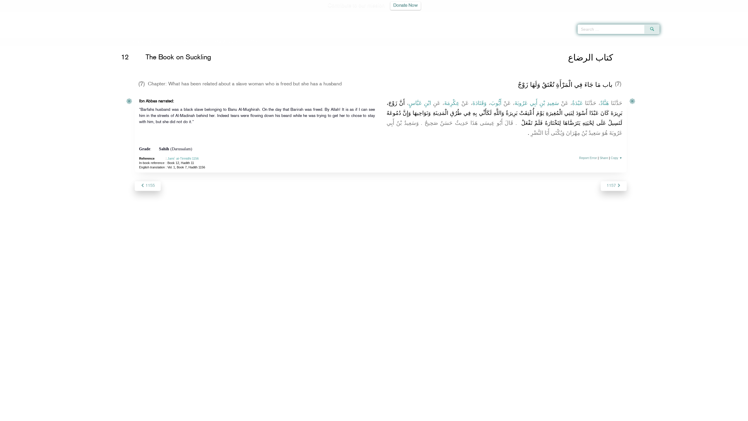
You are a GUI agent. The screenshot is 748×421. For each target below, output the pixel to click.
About (315, 415)
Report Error (588, 158)
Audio (733, 15)
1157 (612, 186)
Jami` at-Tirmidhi (157, 42)
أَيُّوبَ (495, 103)
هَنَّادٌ (604, 103)
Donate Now (405, 6)
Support (347, 415)
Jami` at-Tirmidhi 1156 (183, 158)
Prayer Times (713, 15)
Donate (410, 415)
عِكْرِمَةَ (451, 103)
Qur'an (675, 15)
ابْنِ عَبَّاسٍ (419, 103)
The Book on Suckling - (205, 42)
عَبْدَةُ (577, 103)
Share (604, 158)
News (329, 415)
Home (136, 42)
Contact (392, 415)
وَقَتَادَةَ (479, 103)
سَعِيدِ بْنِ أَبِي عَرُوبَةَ (537, 103)
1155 (149, 186)
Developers (370, 415)
